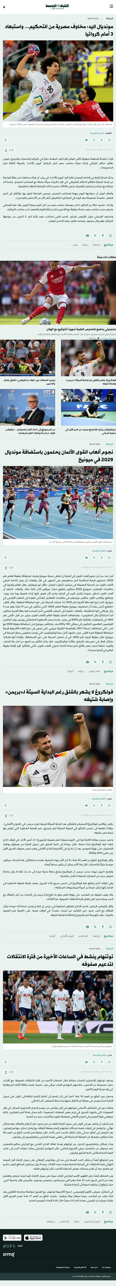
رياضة (85, 244)
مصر (75, 244)
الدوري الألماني (67, 935)
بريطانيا (51, 1221)
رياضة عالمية (93, 18)
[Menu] (111, 6)
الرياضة (109, 18)
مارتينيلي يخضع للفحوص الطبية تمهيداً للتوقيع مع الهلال (81, 329)
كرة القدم (83, 935)
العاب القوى (94, 671)
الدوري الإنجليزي (92, 1221)
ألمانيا (70, 671)
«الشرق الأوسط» (97, 133)
